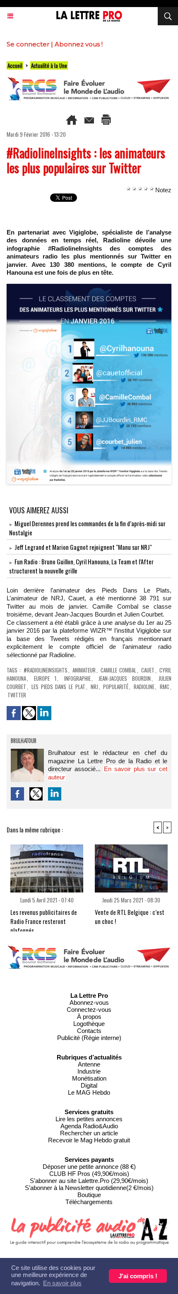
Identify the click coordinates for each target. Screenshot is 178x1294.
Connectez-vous (89, 1009)
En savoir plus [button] (62, 1283)
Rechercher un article (89, 1133)
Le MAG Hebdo (89, 1092)
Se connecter (28, 44)
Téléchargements (89, 1201)
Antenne (89, 1064)
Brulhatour (23, 741)
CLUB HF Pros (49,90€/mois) (89, 1173)
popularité (115, 686)
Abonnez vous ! (79, 44)
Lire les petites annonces (89, 1118)
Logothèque (89, 1023)
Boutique (89, 1194)
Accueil (14, 65)
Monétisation (89, 1078)
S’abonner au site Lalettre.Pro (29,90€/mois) (89, 1180)
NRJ (94, 686)
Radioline (144, 686)
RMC (164, 686)
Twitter (16, 695)
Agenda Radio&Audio (89, 1126)
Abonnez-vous (89, 1002)
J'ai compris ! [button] (137, 1275)
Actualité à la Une (49, 65)
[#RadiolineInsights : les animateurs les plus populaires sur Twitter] (89, 287)
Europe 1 (45, 678)
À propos (89, 1016)
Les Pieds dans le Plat (58, 686)
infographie (77, 678)
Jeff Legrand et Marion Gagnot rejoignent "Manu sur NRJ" (83, 546)
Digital (89, 1085)
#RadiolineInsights (45, 670)
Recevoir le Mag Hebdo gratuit (89, 1140)
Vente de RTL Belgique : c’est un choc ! (129, 916)
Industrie (89, 1071)
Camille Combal (118, 670)
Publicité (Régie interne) (89, 1037)
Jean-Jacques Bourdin (125, 678)
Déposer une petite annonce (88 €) (89, 1166)
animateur (84, 670)
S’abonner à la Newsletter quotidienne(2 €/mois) (89, 1187)
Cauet (147, 670)
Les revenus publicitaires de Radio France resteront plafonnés (43, 917)
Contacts (89, 1030)
